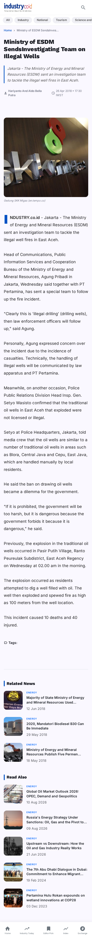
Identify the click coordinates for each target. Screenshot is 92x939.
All (8, 20)
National (42, 20)
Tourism (61, 20)
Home (8, 30)
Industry (23, 20)
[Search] (83, 7)
